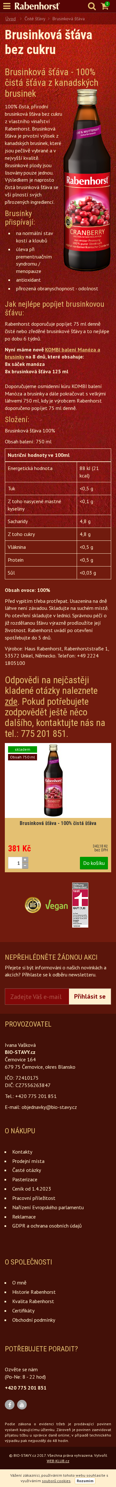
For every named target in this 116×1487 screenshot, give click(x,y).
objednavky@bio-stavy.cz (49, 1107)
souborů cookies (56, 1480)
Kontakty (22, 1151)
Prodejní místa (28, 1161)
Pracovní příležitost (33, 1198)
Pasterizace (24, 1179)
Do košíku (94, 863)
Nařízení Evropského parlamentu (48, 1207)
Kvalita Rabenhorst (33, 1301)
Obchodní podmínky (33, 1320)
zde (11, 701)
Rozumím (85, 1480)
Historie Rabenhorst (34, 1292)
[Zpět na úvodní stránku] (40, 6)
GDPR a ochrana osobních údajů (47, 1225)
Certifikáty (23, 1310)
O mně (19, 1282)
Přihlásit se (90, 996)
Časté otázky (26, 1170)
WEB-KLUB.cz (58, 1460)
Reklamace (24, 1216)
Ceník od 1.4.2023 (31, 1188)
